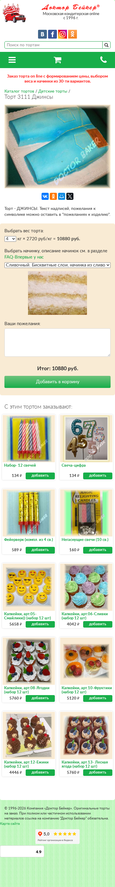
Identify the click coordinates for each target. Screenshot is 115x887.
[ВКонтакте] (45, 196)
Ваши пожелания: (22, 324)
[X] (69, 196)
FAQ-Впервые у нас (24, 257)
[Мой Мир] (61, 196)
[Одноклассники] (53, 196)
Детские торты (52, 91)
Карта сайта (10, 823)
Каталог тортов (19, 91)
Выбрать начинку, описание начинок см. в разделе (55, 254)
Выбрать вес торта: (24, 231)
